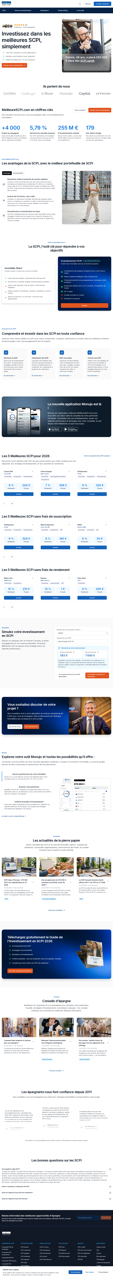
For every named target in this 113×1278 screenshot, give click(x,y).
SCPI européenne (45, 1250)
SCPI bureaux (25, 1247)
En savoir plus (9, 375)
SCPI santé (24, 1262)
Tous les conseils (55, 1071)
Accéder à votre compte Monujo (13, 816)
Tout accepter (75, 1272)
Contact (98, 1265)
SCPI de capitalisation (84, 1253)
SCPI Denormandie (64, 1256)
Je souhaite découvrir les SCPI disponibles (69, 675)
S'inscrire (106, 1218)
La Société (80, 10)
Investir (84, 305)
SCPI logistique (25, 1253)
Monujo (87, 4)
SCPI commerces (26, 1250)
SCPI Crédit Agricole (45, 1259)
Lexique (98, 1253)
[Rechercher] (80, 4)
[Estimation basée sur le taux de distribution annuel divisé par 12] (73, 652)
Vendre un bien (100, 1247)
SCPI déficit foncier (64, 1253)
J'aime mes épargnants (103, 1262)
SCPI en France (44, 1247)
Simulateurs (44, 10)
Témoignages (100, 1259)
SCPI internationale (45, 1253)
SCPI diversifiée (82, 1256)
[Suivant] (12, 503)
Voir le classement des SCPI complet (96, 456)
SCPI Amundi (43, 1256)
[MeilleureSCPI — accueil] (6, 3)
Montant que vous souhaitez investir (69, 629)
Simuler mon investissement (13, 65)
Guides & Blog (63, 10)
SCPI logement (25, 1259)
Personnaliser (103, 1272)
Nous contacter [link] (103, 4)
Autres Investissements (23, 10)
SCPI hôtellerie (25, 1265)
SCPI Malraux (62, 1250)
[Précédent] (4, 503)
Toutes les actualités (55, 910)
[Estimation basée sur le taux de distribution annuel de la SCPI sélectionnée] (98, 652)
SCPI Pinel (62, 1247)
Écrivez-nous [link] (16, 727)
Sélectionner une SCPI (64, 638)
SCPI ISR (80, 1259)
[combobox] (83, 641)
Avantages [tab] (7, 173)
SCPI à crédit (81, 1247)
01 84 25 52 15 (33, 727)
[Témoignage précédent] (99, 66)
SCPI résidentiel (25, 1256)
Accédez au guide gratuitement (20, 971)
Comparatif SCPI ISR (7, 1257)
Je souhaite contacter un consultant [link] (96, 675)
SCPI (3, 10)
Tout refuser (89, 1272)
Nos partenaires (101, 1256)
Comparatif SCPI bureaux (9, 1261)
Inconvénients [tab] (18, 173)
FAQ (97, 1250)
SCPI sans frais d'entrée (85, 1250)
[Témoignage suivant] (105, 66)
